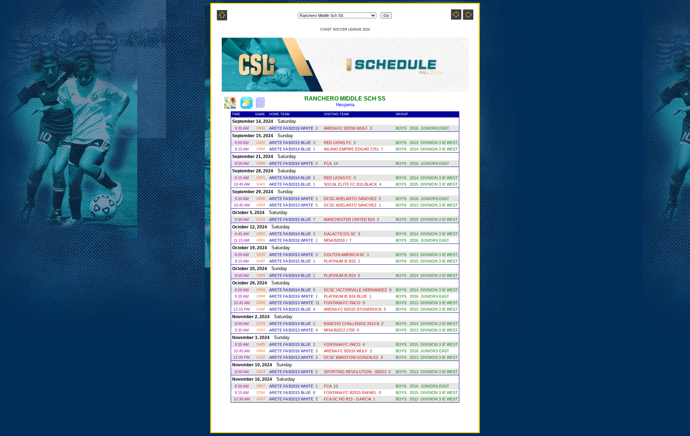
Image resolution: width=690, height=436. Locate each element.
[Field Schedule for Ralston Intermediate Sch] (456, 18)
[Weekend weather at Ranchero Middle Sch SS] (246, 107)
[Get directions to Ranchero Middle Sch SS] (230, 107)
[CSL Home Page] (222, 18)
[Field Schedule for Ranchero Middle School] (468, 18)
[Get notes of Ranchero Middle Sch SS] (262, 107)
